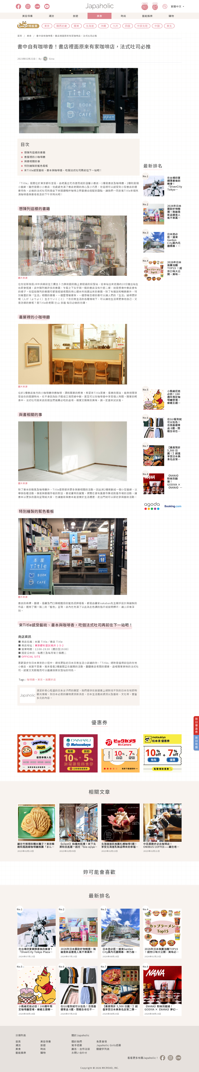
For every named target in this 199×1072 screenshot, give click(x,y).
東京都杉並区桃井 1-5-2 (49, 645)
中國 (157, 26)
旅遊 (75, 16)
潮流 (51, 16)
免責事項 (101, 1041)
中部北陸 (142, 26)
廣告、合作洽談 (81, 1049)
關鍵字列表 (103, 1049)
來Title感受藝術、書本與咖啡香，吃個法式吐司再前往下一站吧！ (63, 170)
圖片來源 (23, 277)
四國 (127, 26)
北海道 (90, 26)
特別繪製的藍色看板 (36, 166)
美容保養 (27, 16)
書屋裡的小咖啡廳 (34, 157)
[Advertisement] (164, 112)
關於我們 (77, 1041)
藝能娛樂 (147, 16)
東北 (169, 26)
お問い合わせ (79, 1052)
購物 (171, 16)
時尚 (123, 16)
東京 (47, 26)
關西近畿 (61, 26)
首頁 (19, 35)
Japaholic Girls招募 (108, 1045)
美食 (99, 16)
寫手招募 (77, 1045)
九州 (115, 26)
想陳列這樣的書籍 (34, 152)
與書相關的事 (32, 161)
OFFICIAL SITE (31, 656)
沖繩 (103, 26)
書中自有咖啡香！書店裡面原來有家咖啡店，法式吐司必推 (66, 35)
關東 (76, 26)
